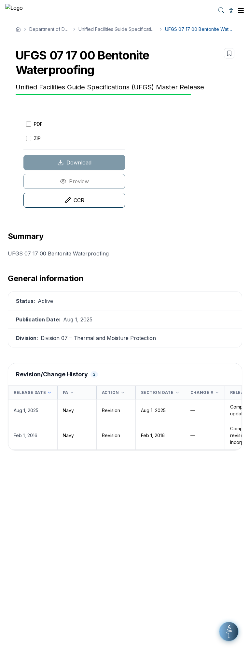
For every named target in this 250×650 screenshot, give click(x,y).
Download (78, 162)
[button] (228, 631)
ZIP (37, 138)
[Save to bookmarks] (229, 53)
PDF (38, 124)
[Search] (221, 10)
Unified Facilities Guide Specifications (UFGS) (117, 29)
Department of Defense (49, 29)
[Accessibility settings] (231, 10)
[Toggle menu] (241, 10)
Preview (79, 181)
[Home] (18, 29)
